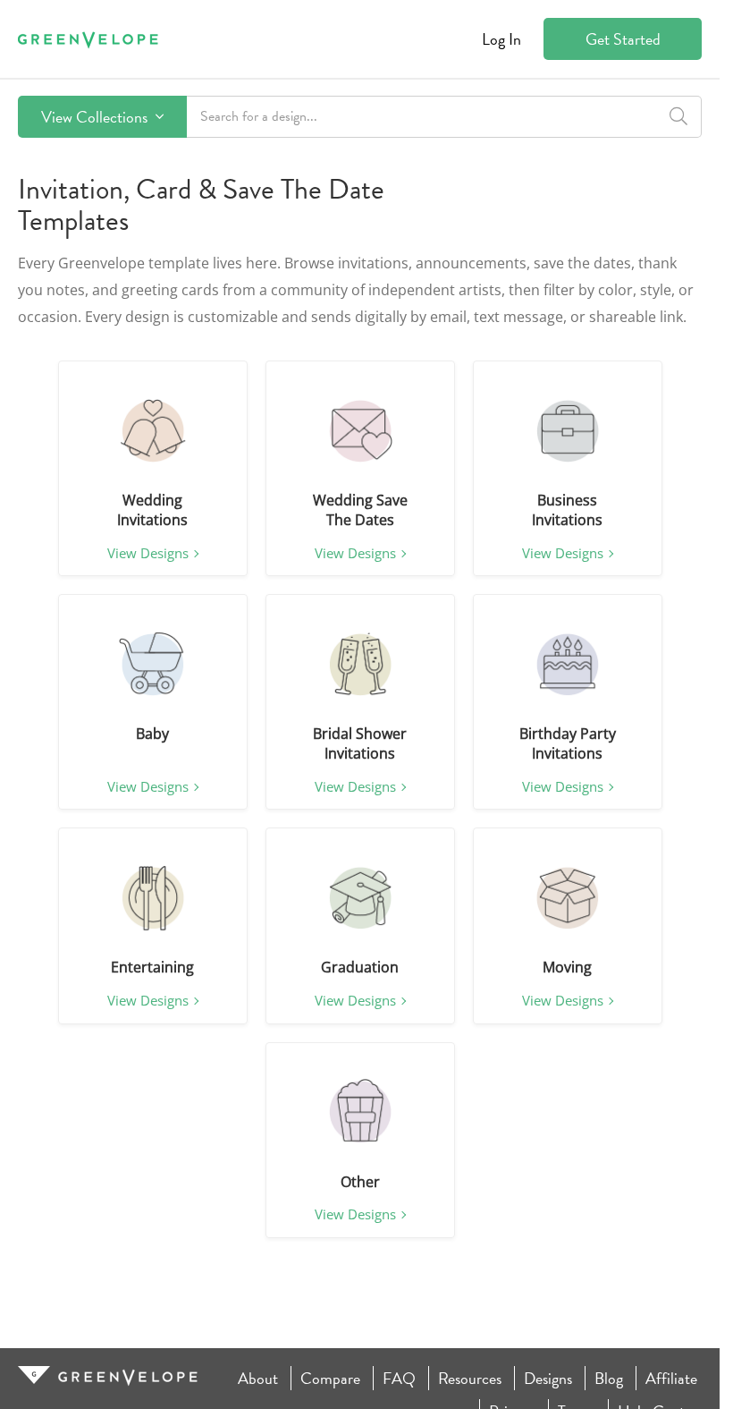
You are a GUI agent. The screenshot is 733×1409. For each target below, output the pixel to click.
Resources (469, 1378)
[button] (153, 431)
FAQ (399, 1378)
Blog (608, 1378)
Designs (548, 1378)
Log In (501, 39)
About (258, 1378)
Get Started (623, 39)
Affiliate (671, 1378)
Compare (330, 1378)
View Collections (96, 117)
